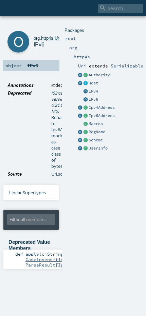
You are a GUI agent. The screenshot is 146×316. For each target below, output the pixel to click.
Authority (99, 75)
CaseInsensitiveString (54, 259)
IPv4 (93, 91)
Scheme (96, 140)
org (37, 38)
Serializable (127, 65)
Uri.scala (59, 174)
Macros (96, 123)
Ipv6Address (102, 115)
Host (93, 83)
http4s (47, 38)
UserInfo (98, 148)
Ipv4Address (102, 107)
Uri (57, 38)
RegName (97, 132)
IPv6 (93, 99)
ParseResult (40, 265)
